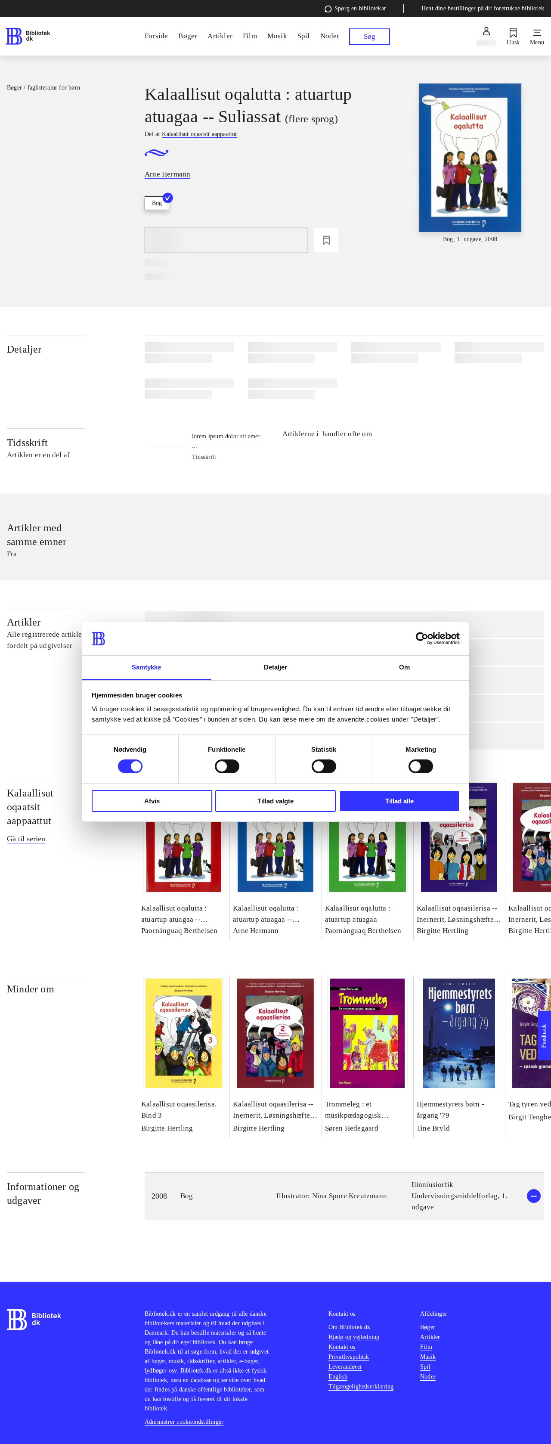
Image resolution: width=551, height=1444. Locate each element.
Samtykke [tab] (146, 667)
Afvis (152, 801)
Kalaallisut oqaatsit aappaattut (30, 806)
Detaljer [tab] (276, 667)
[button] (344, 1196)
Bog (157, 203)
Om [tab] (404, 667)
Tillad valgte (275, 801)
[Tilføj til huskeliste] (326, 240)
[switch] (227, 766)
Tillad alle (399, 801)
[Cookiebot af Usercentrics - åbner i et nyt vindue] (422, 638)
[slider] (470, 163)
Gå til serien (26, 838)
